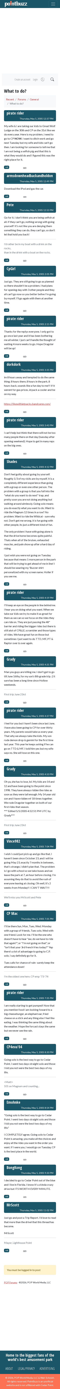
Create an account (22, 79)
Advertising (47, 1368)
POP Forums (10, 1282)
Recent (10, 99)
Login (35, 79)
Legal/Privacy (26, 1368)
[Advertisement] (30, 41)
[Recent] (42, 79)
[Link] (24, 167)
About (9, 1368)
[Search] (51, 79)
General (34, 99)
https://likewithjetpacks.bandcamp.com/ (27, 403)
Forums (22, 99)
